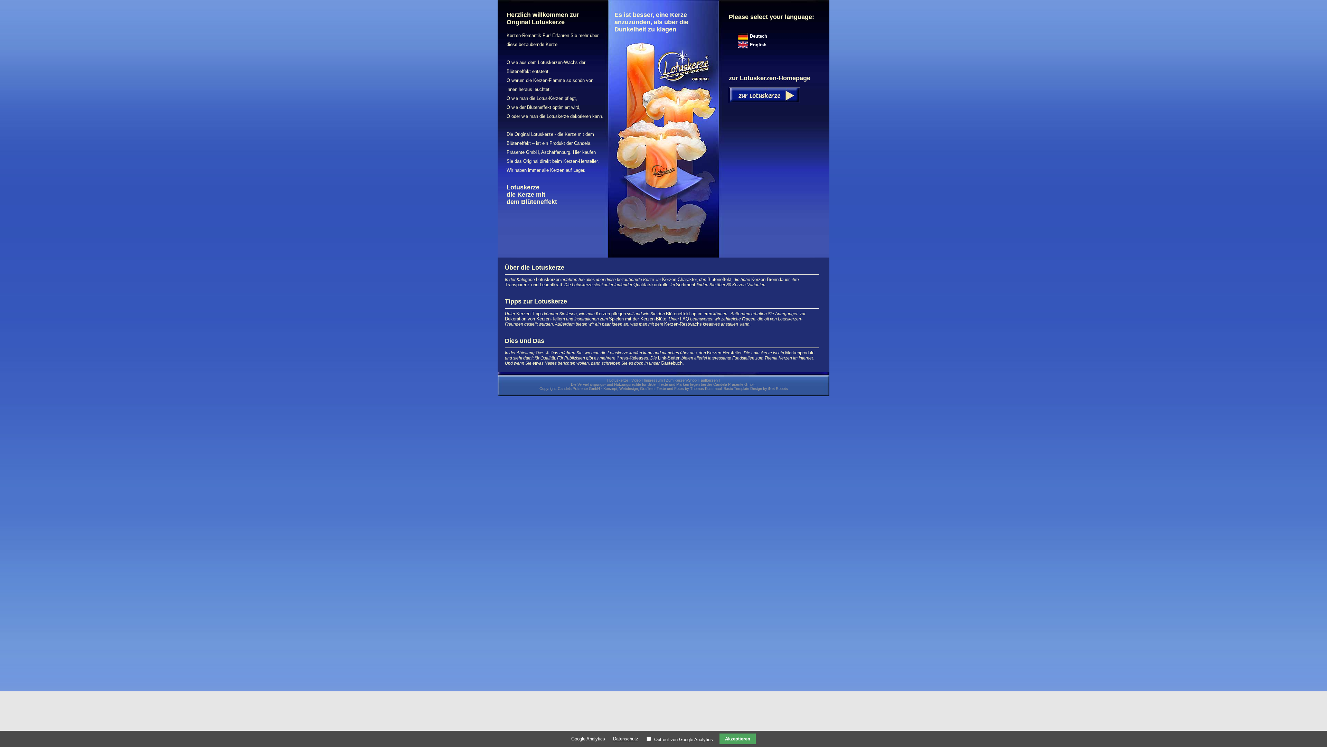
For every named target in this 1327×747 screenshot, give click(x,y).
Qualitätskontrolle (650, 284)
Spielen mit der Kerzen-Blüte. (638, 318)
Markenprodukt (800, 352)
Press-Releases (632, 358)
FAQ (684, 318)
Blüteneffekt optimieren (689, 313)
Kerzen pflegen (611, 313)
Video (636, 380)
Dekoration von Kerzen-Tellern (535, 318)
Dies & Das (547, 352)
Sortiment (686, 284)
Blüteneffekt (719, 279)
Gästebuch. (672, 363)
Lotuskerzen (548, 279)
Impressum (653, 380)
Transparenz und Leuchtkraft (533, 284)
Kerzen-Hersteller (724, 352)
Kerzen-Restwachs (683, 324)
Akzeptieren (737, 738)
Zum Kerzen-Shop (681, 380)
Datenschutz (625, 738)
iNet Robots (778, 388)
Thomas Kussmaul (706, 388)
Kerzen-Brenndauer (770, 279)
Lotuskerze (618, 380)
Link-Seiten (669, 358)
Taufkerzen (708, 380)
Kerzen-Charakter (679, 279)
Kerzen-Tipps (529, 313)
